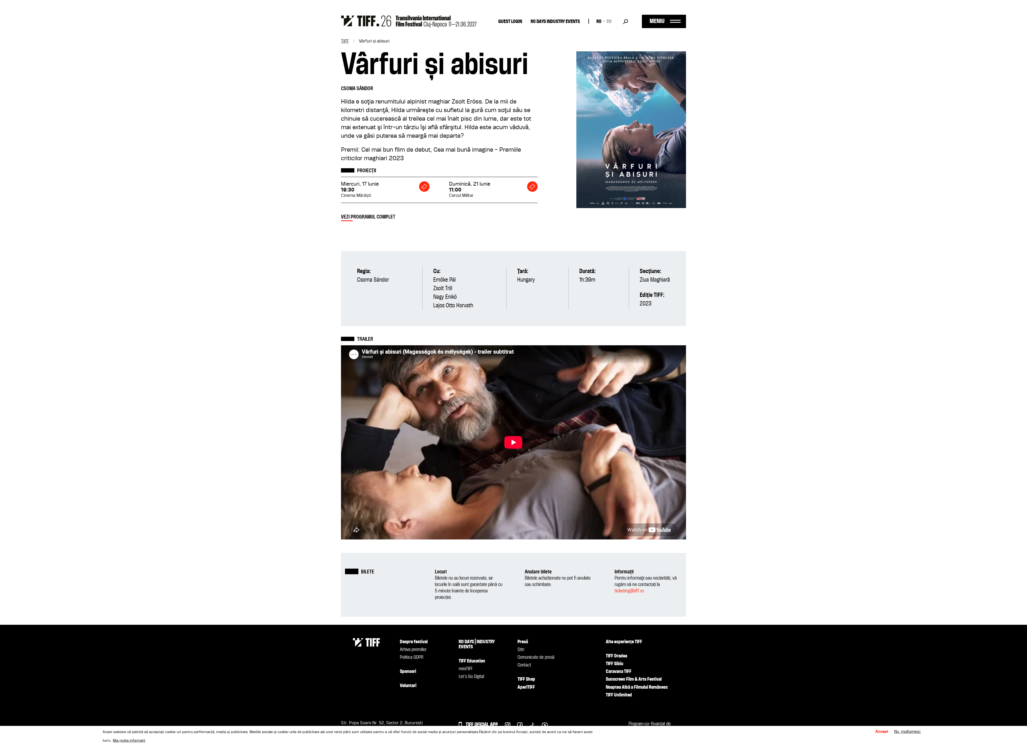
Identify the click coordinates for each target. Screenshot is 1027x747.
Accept (881, 732)
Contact (524, 665)
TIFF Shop (526, 679)
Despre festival (414, 642)
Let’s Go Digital (471, 677)
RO (598, 22)
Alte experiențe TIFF (624, 642)
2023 (646, 304)
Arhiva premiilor (413, 650)
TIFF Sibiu (614, 664)
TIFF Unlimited (619, 695)
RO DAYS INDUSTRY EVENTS (555, 22)
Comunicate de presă (536, 657)
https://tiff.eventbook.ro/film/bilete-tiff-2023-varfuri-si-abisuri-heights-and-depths (424, 186)
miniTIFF (466, 669)
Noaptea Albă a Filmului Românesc (637, 687)
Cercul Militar (461, 196)
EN (609, 22)
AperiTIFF (526, 687)
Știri (521, 650)
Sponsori (408, 671)
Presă (523, 642)
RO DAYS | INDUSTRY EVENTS (477, 644)
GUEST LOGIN (510, 22)
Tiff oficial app (482, 724)
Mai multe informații (129, 740)
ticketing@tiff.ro (629, 591)
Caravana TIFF (618, 671)
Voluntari (408, 686)
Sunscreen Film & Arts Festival (634, 679)
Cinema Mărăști (356, 196)
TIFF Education (472, 661)
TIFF (345, 41)
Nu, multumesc (907, 732)
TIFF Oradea (616, 656)
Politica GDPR (411, 657)
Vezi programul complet (368, 217)
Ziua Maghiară (655, 280)
